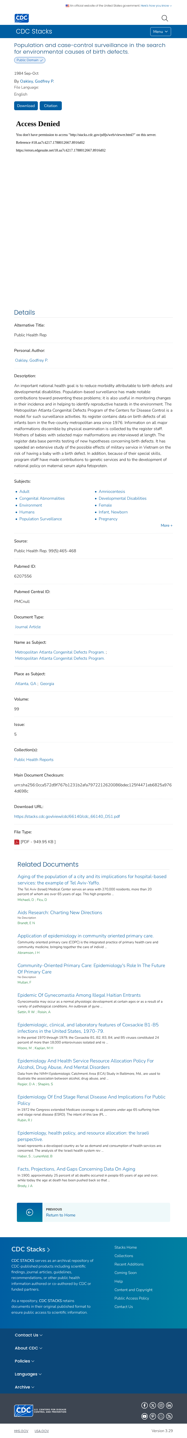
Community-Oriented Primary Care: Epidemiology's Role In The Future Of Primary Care (91, 968)
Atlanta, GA (25, 683)
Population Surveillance (40, 519)
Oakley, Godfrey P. (37, 81)
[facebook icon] (144, 1405)
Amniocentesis (112, 491)
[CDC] (21, 17)
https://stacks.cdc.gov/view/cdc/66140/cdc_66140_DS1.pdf (67, 816)
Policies (22, 1361)
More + (167, 525)
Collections (123, 1255)
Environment (30, 505)
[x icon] (152, 1405)
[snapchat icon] (161, 1416)
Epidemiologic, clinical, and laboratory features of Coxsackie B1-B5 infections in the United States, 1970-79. (88, 1028)
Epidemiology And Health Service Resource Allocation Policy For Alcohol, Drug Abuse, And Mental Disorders (86, 1064)
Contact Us (123, 1306)
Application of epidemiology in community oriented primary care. (86, 936)
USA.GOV (42, 1431)
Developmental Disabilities (123, 498)
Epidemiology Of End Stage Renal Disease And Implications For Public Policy (92, 1100)
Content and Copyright (133, 1289)
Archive (22, 1387)
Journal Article (28, 627)
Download (26, 105)
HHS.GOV (21, 1431)
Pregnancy (108, 519)
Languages (26, 1374)
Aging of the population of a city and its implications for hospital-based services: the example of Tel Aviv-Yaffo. (92, 879)
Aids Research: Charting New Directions (60, 912)
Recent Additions (129, 1264)
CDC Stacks (28, 1249)
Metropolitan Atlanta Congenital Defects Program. (60, 652)
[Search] (166, 17)
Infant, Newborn (113, 512)
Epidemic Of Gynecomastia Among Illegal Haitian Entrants (79, 995)
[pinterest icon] (152, 1416)
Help (118, 1281)
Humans (27, 512)
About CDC (26, 1348)
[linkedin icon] (169, 1405)
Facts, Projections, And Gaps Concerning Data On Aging (76, 1169)
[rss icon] (169, 1416)
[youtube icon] (144, 1416)
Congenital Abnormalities (42, 498)
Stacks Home (125, 1247)
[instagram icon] (161, 1405)
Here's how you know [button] (155, 6)
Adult (24, 491)
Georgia (47, 683)
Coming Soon (125, 1272)
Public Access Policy (131, 1298)
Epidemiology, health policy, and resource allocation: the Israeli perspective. (83, 1136)
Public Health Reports (34, 759)
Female (105, 505)
